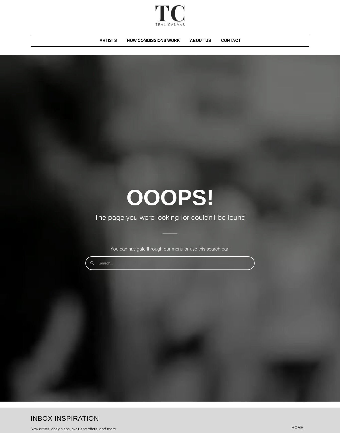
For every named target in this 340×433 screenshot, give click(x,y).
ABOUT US (200, 40)
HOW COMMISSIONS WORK (153, 40)
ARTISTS (108, 40)
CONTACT (231, 40)
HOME (297, 428)
